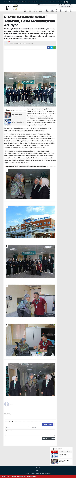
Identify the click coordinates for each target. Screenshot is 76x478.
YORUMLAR (10, 421)
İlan (56, 11)
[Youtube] (67, 4)
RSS (70, 11)
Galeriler (35, 11)
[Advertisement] (30, 60)
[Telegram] (70, 4)
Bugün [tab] (54, 451)
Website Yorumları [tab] (47, 424)
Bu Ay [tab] (68, 451)
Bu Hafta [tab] (61, 451)
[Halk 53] (12, 7)
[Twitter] (62, 4)
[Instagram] (64, 4)
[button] (71, 2)
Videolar (41, 11)
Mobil (25, 11)
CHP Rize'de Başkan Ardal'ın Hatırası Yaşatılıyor (24, 476)
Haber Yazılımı (48, 473)
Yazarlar (46, 11)
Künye (66, 11)
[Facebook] (59, 4)
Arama (29, 11)
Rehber (52, 11)
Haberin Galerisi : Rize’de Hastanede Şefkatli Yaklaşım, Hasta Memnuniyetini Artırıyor (26, 166)
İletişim (60, 11)
